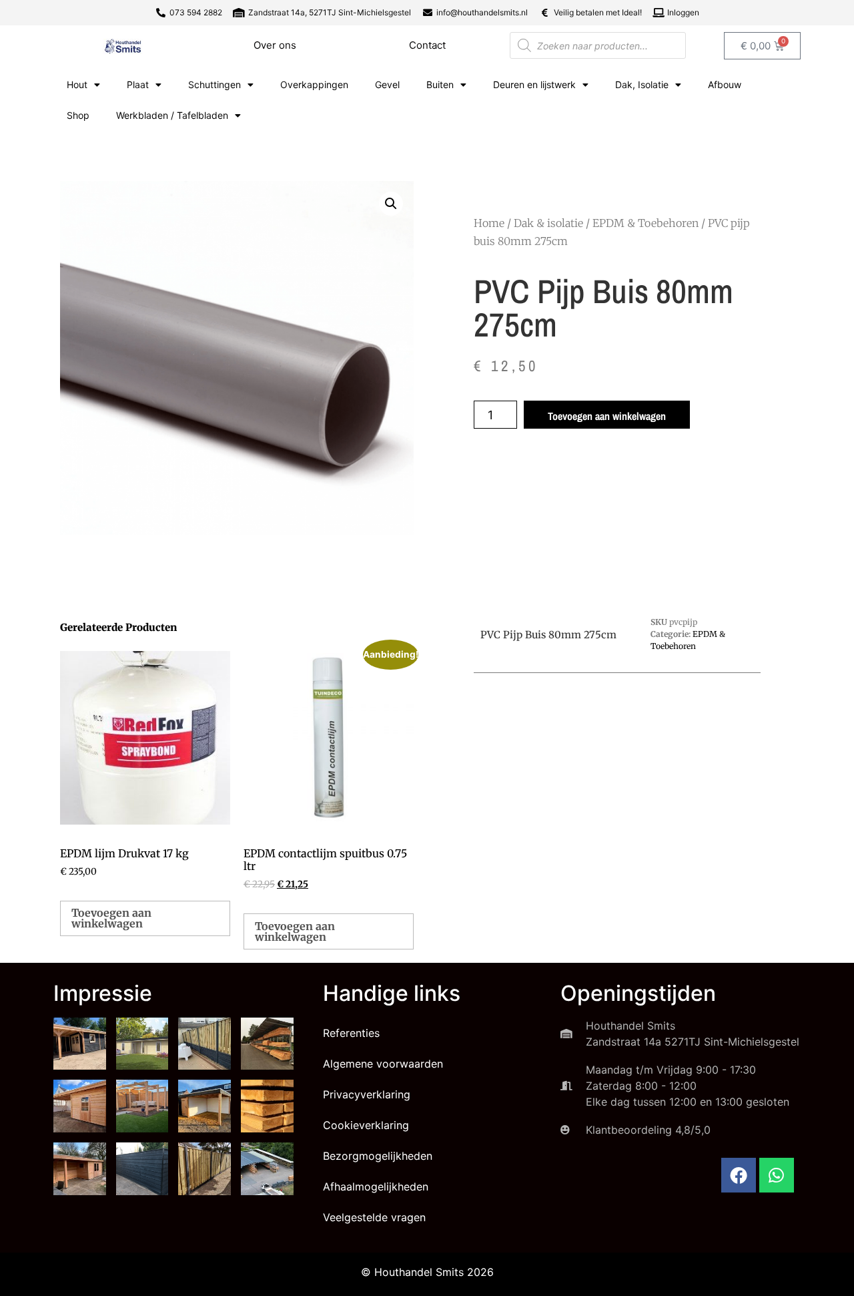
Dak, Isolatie (642, 84)
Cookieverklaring (366, 1125)
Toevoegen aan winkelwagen (607, 416)
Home (489, 223)
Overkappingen (314, 84)
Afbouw (724, 84)
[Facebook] (738, 1175)
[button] (391, 204)
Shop (78, 115)
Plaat (138, 84)
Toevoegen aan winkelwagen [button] (111, 918)
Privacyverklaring (366, 1094)
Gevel (387, 84)
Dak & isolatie (548, 223)
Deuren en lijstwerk (534, 84)
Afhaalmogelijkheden (375, 1186)
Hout (77, 84)
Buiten (440, 84)
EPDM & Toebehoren (645, 223)
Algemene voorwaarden (383, 1063)
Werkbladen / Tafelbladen (172, 115)
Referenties (351, 1033)
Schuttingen (214, 84)
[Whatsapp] (776, 1175)
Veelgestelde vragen (374, 1217)
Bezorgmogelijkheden (377, 1155)
